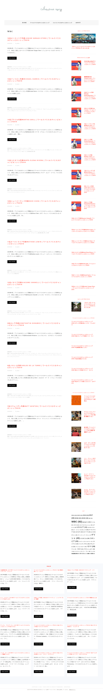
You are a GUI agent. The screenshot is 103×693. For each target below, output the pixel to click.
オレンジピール (43, 395)
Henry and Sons (16, 109)
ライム (35, 232)
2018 (78, 518)
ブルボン (20, 397)
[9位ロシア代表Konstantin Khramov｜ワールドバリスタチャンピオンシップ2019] (76, 206)
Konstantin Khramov (17, 353)
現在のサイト (72, 689)
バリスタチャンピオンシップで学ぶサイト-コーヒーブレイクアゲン (51, 9)
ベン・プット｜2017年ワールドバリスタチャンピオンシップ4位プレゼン (90, 461)
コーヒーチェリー (38, 149)
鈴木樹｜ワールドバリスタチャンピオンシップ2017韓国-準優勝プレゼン (89, 430)
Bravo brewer (16, 312)
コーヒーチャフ (43, 190)
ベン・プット (86, 551)
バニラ (43, 354)
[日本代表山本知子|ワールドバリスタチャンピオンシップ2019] (76, 65)
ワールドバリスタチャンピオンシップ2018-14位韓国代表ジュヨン (82, 346)
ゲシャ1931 (11, 110)
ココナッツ (39, 271)
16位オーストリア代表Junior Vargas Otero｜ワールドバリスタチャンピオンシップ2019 (83, 288)
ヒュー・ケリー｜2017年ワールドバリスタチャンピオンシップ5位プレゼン (90, 476)
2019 (11, 68)
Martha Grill (15, 149)
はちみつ (87, 522)
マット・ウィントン (44, 437)
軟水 (18, 273)
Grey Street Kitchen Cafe (24, 231)
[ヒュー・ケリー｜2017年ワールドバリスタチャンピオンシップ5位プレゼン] (76, 478)
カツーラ (51, 353)
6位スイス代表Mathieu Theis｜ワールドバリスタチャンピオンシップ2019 (90, 157)
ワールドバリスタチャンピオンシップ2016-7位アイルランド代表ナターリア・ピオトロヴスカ (82, 653)
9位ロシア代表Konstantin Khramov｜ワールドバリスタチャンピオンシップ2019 (89, 205)
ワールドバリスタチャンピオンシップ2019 (22, 66)
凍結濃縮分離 (30, 151)
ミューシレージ (12, 192)
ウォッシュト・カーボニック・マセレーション (40, 109)
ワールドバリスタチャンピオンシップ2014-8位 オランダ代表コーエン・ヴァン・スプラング (48, 653)
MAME (21, 436)
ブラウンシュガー (89, 549)
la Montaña (15, 190)
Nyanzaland (26, 436)
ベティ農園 (55, 271)
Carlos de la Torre (24, 395)
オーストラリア (32, 271)
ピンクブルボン (36, 437)
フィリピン (34, 110)
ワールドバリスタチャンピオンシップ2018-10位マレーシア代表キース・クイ (82, 335)
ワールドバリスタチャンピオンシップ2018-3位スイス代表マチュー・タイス (82, 369)
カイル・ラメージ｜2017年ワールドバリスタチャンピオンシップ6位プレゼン (90, 492)
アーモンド (23, 149)
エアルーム (52, 109)
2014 (74, 515)
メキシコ (24, 397)
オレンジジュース (35, 395)
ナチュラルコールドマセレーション (33, 354)
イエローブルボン (30, 149)
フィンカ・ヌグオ (30, 232)
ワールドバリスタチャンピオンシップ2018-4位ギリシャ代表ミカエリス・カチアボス (83, 381)
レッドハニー (22, 192)
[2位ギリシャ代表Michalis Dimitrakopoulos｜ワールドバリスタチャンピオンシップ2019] (76, 97)
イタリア (26, 312)
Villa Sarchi (29, 190)
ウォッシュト (88, 525)
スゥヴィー (23, 110)
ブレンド (79, 551)
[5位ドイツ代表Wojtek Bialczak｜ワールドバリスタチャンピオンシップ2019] (76, 144)
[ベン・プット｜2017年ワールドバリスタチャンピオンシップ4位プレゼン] (76, 463)
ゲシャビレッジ (17, 110)
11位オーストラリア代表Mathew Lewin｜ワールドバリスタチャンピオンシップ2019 (83, 230)
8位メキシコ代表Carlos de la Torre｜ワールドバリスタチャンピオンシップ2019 (89, 189)
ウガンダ (37, 436)
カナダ (93, 532)
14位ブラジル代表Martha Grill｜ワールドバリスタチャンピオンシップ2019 (83, 264)
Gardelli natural (16, 436)
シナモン (19, 354)
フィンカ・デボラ (37, 314)
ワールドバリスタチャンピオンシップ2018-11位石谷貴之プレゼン (82, 358)
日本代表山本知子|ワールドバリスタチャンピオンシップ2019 (90, 62)
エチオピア (57, 109)
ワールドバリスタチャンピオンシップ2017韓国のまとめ (82, 597)
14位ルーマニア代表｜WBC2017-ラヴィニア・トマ (81, 570)
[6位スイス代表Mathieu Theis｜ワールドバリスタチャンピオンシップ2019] (76, 159)
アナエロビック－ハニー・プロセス (47, 231)
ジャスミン (12, 232)
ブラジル (15, 151)
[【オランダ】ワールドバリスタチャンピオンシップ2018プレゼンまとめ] (76, 307)
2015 (80, 515)
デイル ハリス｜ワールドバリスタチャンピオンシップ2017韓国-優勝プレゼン (90, 414)
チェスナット (44, 271)
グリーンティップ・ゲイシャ (47, 68)
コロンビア (56, 68)
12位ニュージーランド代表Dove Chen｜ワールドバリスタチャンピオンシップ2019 (83, 241)
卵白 (45, 232)
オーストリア (33, 68)
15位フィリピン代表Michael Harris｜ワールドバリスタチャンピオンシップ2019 (83, 275)
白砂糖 (47, 232)
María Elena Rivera (22, 190)
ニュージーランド (18, 232)
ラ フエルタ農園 (13, 273)
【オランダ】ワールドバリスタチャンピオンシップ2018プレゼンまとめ (90, 305)
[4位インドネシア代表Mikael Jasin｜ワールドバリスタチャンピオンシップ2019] (76, 128)
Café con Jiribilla (16, 395)
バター (31, 437)
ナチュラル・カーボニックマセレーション (20, 314)
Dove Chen (15, 231)
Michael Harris (24, 109)
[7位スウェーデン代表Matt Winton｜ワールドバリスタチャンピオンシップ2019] (76, 175)
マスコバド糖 (20, 151)
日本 (82, 553)
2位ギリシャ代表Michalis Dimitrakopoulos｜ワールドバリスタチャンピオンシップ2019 (90, 95)
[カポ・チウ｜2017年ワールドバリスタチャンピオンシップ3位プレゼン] (76, 447)
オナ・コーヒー (25, 271)
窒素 (34, 151)
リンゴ (93, 551)
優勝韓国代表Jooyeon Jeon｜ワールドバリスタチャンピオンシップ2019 (89, 79)
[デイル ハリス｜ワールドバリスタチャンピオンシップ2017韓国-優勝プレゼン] (76, 416)
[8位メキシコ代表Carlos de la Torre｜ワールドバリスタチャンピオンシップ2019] (76, 190)
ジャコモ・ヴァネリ (53, 312)
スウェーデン (57, 436)
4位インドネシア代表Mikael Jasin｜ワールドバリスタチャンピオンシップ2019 (90, 126)
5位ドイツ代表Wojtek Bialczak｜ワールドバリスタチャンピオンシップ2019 (90, 142)
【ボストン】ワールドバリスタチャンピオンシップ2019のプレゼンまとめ (83, 47)
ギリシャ (74, 535)
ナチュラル (29, 110)
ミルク (25, 151)
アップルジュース (36, 231)
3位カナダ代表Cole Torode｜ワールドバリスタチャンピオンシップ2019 (90, 111)
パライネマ (50, 271)
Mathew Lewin (16, 271)
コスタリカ (37, 190)
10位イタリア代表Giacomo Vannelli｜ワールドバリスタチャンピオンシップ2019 (83, 219)
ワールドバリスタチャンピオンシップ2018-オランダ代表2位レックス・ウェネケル (83, 323)
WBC (29, 68)
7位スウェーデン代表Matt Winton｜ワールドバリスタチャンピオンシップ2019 (90, 173)
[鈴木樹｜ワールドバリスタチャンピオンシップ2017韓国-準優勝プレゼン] (76, 432)
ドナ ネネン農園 (45, 149)
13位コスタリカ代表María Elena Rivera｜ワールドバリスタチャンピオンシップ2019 (83, 253)
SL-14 (30, 436)
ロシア (17, 356)
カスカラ (39, 68)
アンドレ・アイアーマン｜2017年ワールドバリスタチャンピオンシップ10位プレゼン (15, 626)
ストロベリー (88, 541)
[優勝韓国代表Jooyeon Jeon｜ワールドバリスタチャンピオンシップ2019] (76, 81)
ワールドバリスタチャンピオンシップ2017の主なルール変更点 (90, 398)
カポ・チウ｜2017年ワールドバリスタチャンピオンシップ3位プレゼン (90, 445)
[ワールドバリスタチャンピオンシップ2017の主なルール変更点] (76, 400)
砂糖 (89, 553)
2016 (86, 515)
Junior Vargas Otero (23, 68)
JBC (91, 518)
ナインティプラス (83, 543)
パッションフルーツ (51, 190)
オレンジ (47, 353)
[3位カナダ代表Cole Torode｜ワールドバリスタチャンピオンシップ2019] (76, 113)
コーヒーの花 (51, 436)
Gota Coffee (15, 68)
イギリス (76, 525)
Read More (12, 58)
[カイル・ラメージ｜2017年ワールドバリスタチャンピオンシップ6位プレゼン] (76, 494)
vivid (20, 312)
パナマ (24, 232)
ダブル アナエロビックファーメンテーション (20, 437)
